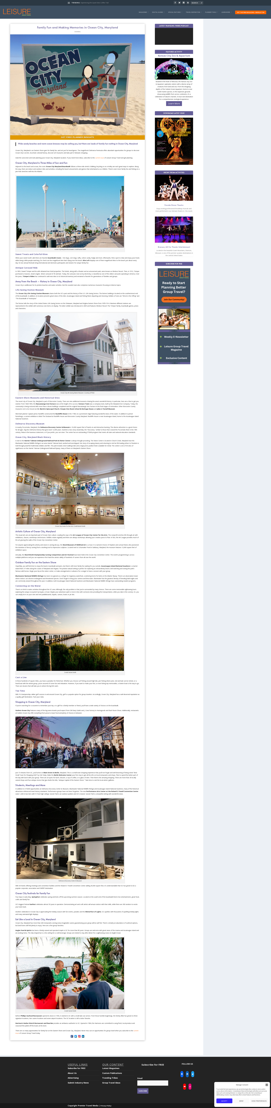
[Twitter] (75, 1036)
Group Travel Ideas (111, 1082)
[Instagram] (79, 1036)
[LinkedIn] (83, 1036)
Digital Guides (157, 12)
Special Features (174, 12)
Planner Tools (210, 12)
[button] (267, 1085)
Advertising (73, 1078)
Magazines (143, 12)
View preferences (259, 1101)
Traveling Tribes (110, 1078)
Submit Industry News (78, 1082)
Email (139, 1078)
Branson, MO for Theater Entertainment (174, 247)
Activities (78, 32)
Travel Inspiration (193, 12)
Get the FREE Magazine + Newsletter (250, 12)
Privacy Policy (105, 1106)
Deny (241, 1101)
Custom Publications (112, 1073)
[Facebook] (72, 1036)
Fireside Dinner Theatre (174, 205)
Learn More (225, 12)
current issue (99, 158)
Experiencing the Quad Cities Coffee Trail (95, 3)
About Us (72, 1073)
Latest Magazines (110, 1068)
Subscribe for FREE (76, 1068)
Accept (224, 1101)
